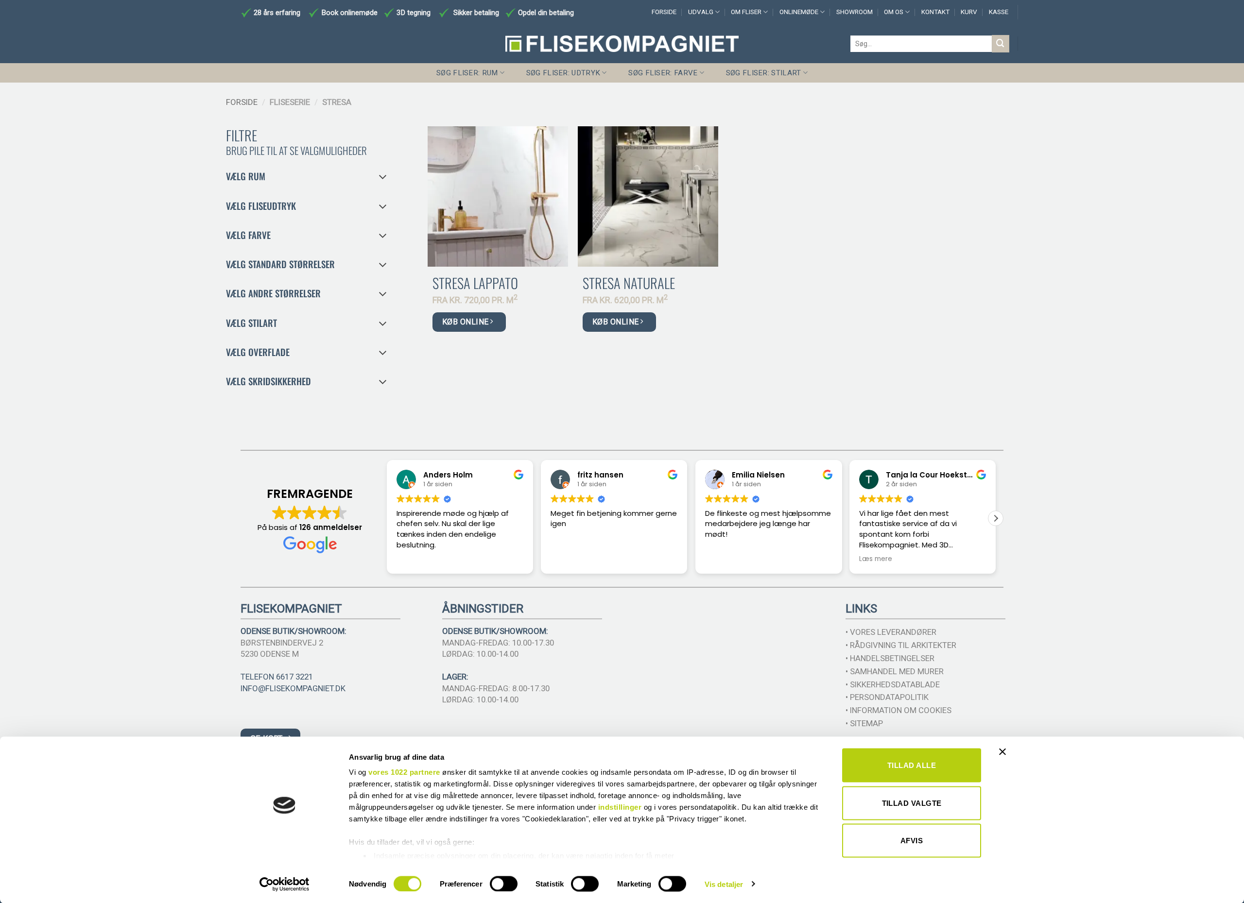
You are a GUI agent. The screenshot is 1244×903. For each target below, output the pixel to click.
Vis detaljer (724, 884)
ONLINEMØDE (798, 12)
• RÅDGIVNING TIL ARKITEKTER (901, 645)
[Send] (1000, 43)
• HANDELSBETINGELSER (890, 658)
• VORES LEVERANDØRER (891, 632)
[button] (995, 518)
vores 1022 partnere (404, 772)
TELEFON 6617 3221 (277, 677)
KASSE (998, 12)
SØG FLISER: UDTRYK (563, 72)
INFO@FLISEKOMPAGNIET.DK (293, 688)
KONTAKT (935, 12)
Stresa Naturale (629, 283)
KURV (969, 12)
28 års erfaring (276, 12)
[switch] (504, 883)
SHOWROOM (854, 12)
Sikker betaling (476, 12)
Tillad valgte (912, 803)
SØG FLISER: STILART (763, 72)
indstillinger (620, 807)
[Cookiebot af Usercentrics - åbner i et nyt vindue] (284, 884)
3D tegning (414, 12)
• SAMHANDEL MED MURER (895, 671)
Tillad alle (911, 765)
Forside (242, 102)
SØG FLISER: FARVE (662, 72)
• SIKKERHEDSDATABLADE (893, 684)
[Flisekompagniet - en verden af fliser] (622, 43)
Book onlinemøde (350, 12)
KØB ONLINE (466, 321)
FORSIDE (664, 12)
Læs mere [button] (875, 559)
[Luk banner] (1005, 758)
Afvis (911, 840)
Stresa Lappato (475, 283)
